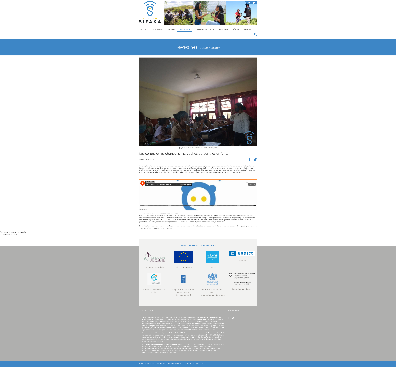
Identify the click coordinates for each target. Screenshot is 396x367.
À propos (223, 29)
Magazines (185, 29)
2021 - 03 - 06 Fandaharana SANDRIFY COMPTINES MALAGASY (162, 213)
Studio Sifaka (142, 213)
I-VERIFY (171, 29)
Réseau (236, 29)
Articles (144, 29)
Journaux (158, 29)
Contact (248, 29)
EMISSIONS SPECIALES (204, 29)
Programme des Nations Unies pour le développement (169, 364)
